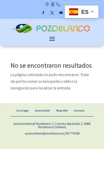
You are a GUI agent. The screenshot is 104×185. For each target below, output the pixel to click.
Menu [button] (52, 38)
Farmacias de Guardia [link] (52, 5)
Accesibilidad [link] (42, 110)
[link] (52, 32)
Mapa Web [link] (62, 110)
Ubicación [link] (47, 5)
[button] (43, 12)
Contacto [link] (58, 5)
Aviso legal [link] (22, 110)
